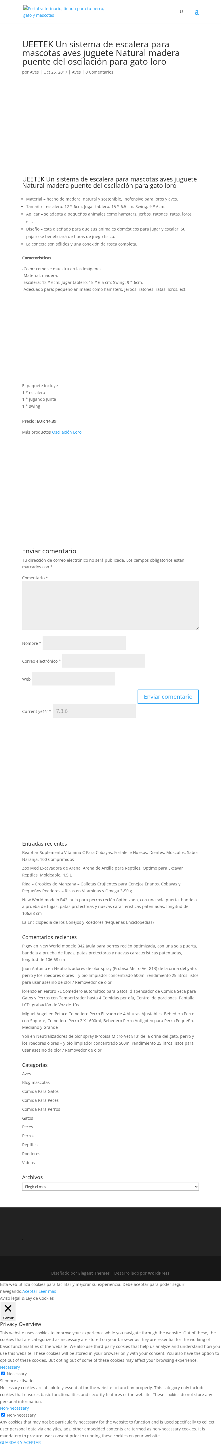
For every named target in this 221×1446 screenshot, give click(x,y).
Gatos (27, 1118)
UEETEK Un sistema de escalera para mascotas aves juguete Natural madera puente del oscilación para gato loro (109, 182)
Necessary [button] (10, 1367)
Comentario (35, 577)
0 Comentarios (99, 72)
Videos (28, 1162)
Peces (27, 1127)
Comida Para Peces (40, 1100)
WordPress (158, 1273)
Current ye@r (37, 711)
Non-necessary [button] (14, 1408)
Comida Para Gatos (40, 1091)
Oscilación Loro (66, 432)
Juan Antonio (34, 968)
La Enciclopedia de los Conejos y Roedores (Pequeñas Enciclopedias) (88, 922)
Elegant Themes (94, 1273)
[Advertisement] (110, 133)
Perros (28, 1135)
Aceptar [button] (29, 1291)
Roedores (31, 1153)
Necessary (17, 1373)
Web (26, 679)
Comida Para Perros (41, 1109)
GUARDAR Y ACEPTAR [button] (20, 1442)
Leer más (47, 1291)
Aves (34, 72)
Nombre (31, 643)
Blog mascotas (36, 1082)
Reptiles (30, 1144)
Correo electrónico (41, 661)
